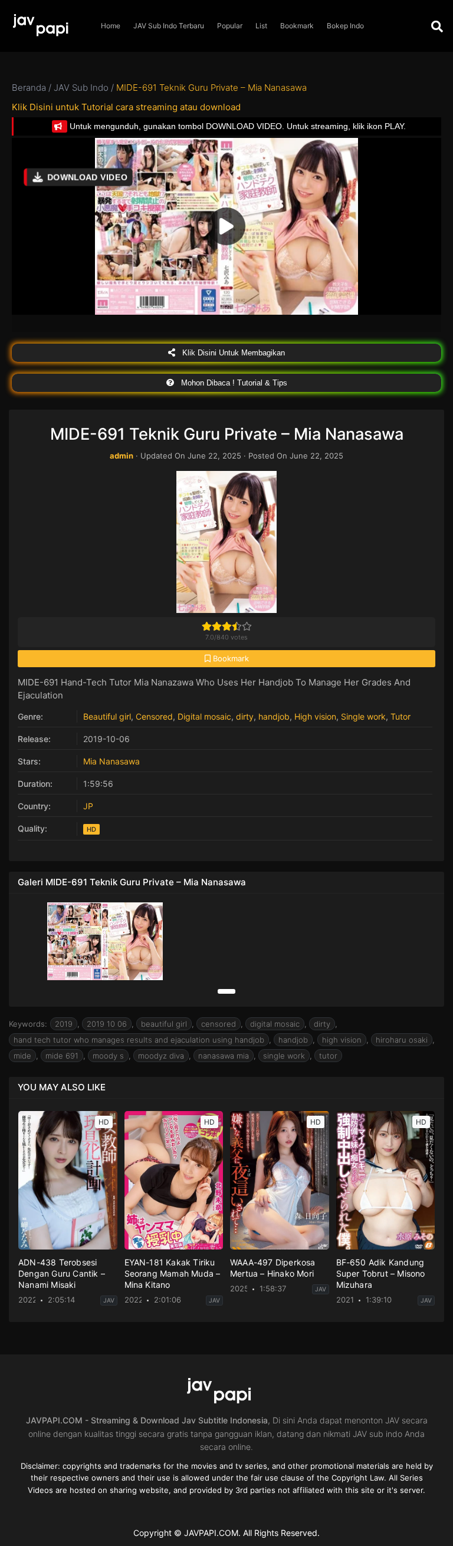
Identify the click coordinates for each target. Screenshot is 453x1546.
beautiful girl (164, 1024)
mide (22, 1055)
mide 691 (61, 1055)
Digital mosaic (204, 716)
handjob (274, 716)
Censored (154, 716)
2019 (64, 1024)
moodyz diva (161, 1055)
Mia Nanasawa (111, 761)
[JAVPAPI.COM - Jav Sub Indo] (47, 26)
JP (88, 806)
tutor (328, 1055)
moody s (108, 1055)
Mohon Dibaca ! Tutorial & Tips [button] (233, 382)
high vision (342, 1039)
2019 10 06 (107, 1024)
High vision (315, 716)
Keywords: (28, 1024)
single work (284, 1055)
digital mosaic (275, 1024)
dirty (245, 716)
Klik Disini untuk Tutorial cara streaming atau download (126, 107)
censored (218, 1024)
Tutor (400, 716)
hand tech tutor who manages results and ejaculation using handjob (139, 1039)
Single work (363, 716)
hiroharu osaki (402, 1039)
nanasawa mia (223, 1055)
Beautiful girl (107, 716)
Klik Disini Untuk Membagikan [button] (232, 352)
